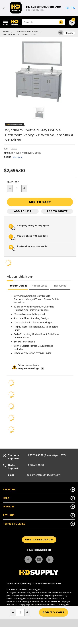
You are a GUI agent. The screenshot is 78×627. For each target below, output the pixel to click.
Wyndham (17, 157)
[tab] (18, 286)
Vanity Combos (29, 34)
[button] (61, 22)
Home (6, 31)
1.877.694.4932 (35, 455)
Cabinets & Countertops (27, 31)
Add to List (22, 211)
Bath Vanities (9, 34)
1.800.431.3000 (35, 465)
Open (70, 8)
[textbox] (17, 188)
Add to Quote (57, 211)
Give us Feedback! (39, 539)
